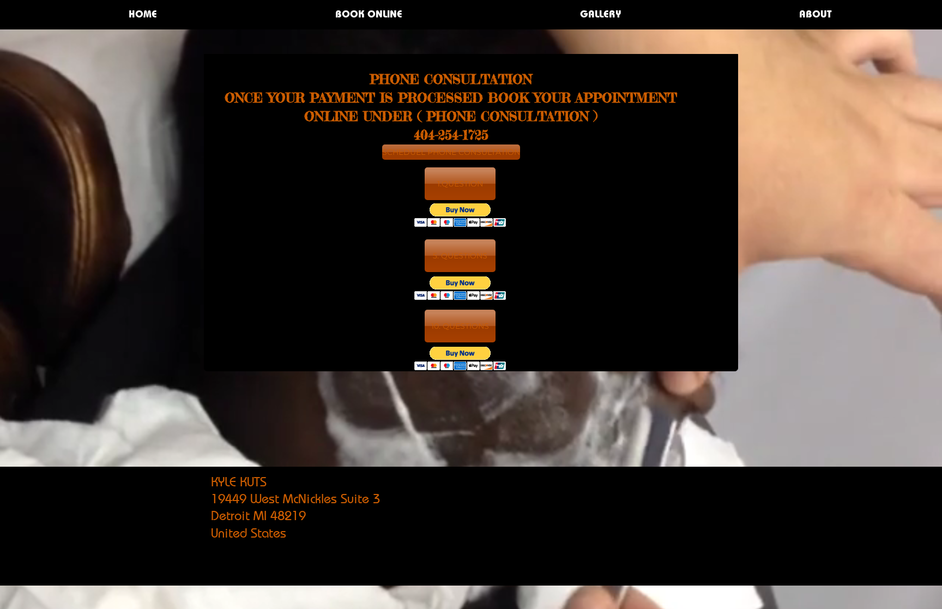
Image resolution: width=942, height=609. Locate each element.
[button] (460, 183)
